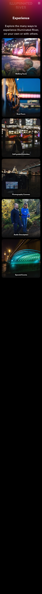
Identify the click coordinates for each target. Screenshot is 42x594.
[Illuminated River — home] (21, 5)
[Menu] (39, 3)
